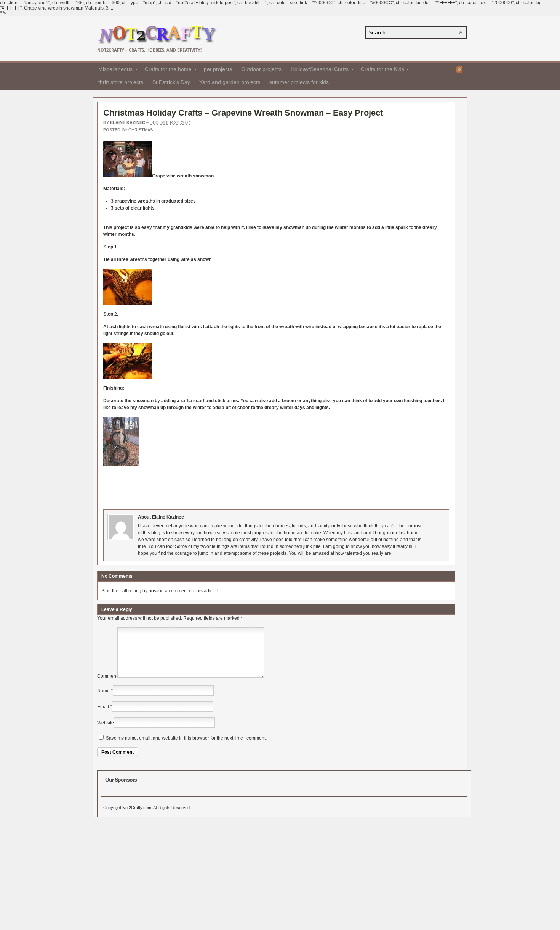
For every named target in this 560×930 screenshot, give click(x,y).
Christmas (140, 129)
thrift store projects (120, 82)
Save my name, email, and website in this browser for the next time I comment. (186, 738)
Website (105, 722)
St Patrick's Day (171, 82)
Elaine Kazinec (127, 122)
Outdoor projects (261, 69)
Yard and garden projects (229, 82)
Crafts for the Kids (380, 70)
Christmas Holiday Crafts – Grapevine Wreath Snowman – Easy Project (243, 113)
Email (103, 706)
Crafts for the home (166, 70)
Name (103, 690)
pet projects (218, 69)
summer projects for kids (299, 82)
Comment (107, 676)
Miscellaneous (113, 70)
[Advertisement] (242, 488)
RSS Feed (459, 69)
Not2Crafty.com (157, 34)
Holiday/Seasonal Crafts (317, 70)
